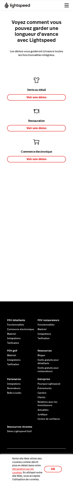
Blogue (41, 355)
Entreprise (44, 379)
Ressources (45, 350)
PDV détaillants (16, 320)
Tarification (13, 343)
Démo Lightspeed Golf (19, 431)
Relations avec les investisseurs (47, 403)
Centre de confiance (49, 419)
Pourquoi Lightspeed (49, 384)
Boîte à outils (14, 393)
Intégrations (14, 338)
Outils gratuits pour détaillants (48, 361)
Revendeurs (13, 388)
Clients (41, 397)
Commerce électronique (20, 329)
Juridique (42, 414)
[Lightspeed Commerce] (16, 5)
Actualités (43, 410)
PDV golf (12, 350)
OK (53, 469)
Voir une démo (36, 97)
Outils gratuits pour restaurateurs (48, 369)
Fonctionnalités (15, 324)
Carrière (42, 393)
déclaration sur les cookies (23, 470)
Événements (45, 388)
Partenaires (14, 379)
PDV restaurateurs (48, 320)
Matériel (11, 334)
